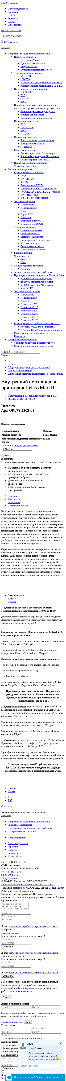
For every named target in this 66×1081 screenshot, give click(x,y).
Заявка (4, 355)
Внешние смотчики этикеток (36, 117)
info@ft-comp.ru (9, 2)
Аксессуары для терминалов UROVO (41, 82)
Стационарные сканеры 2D (35, 159)
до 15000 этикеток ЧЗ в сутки (37, 281)
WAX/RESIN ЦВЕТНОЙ (34, 198)
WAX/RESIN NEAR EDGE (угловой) (41, 191)
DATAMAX (27, 92)
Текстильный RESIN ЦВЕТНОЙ (39, 188)
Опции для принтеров (26, 121)
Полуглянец (27, 204)
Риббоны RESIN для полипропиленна (41, 329)
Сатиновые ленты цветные (35, 239)
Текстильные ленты (25, 227)
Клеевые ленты (29, 243)
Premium (25, 268)
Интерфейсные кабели (33, 143)
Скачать (12, 601)
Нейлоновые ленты (31, 230)
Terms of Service (20, 890)
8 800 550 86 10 (9, 874)
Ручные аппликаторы (32, 114)
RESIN (24, 182)
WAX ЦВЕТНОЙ (30, 194)
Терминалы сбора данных (28, 72)
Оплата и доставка (18, 8)
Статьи (11, 15)
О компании (14, 24)
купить (6, 455)
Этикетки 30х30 (29, 313)
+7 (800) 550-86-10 (11, 36)
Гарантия (13, 11)
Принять (7, 997)
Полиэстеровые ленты (33, 249)
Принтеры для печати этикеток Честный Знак (39, 275)
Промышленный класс (33, 63)
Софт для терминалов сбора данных (34, 345)
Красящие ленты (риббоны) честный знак (37, 323)
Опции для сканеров (25, 137)
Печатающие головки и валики (31, 88)
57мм (23, 259)
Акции (11, 21)
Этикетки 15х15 (29, 307)
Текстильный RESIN (32, 185)
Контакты (13, 18)
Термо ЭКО (27, 211)
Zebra (23, 101)
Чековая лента (21, 255)
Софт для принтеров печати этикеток (34, 342)
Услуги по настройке (25, 166)
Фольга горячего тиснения (28, 265)
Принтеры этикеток (25, 56)
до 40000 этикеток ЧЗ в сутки (37, 284)
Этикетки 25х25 (29, 320)
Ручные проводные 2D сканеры (38, 153)
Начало (12, 788)
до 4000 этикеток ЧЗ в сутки (36, 278)
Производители (16, 837)
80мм (23, 262)
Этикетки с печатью (32, 220)
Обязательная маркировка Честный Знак (30, 272)
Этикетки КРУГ (29, 304)
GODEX (25, 98)
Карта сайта (14, 856)
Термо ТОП (27, 214)
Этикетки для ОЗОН (32, 223)
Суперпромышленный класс (36, 69)
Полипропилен (29, 207)
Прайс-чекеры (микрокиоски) (30, 162)
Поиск (5, 352)
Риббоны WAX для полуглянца (38, 326)
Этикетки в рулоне (24, 201)
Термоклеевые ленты (32, 246)
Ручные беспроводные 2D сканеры (40, 156)
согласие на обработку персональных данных (33, 926)
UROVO (25, 79)
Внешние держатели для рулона (38, 111)
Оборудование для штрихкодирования (29, 53)
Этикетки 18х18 (29, 317)
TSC (23, 95)
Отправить (8, 929)
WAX (23, 175)
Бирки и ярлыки (23, 252)
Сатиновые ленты (30, 233)
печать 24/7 (27, 288)
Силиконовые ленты (32, 236)
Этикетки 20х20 (29, 310)
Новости (12, 849)
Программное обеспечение (22, 339)
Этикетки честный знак (27, 291)
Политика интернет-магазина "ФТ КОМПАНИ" (27, 884)
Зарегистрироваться (12, 1021)
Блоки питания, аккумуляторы (37, 140)
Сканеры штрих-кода (25, 149)
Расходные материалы (20, 169)
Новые (11, 791)
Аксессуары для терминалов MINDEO (42, 85)
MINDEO (26, 76)
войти (27, 1022)
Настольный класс (31, 60)
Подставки (26, 146)
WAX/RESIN (28, 178)
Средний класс (29, 66)
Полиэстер (26, 217)
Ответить (6, 806)
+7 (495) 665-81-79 (11, 30)
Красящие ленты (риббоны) (29, 172)
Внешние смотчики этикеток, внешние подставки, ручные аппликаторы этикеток (37, 106)
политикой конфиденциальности (19, 988)
